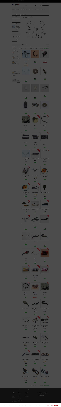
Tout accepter (56, 405)
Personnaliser (48, 405)
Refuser (52, 405)
